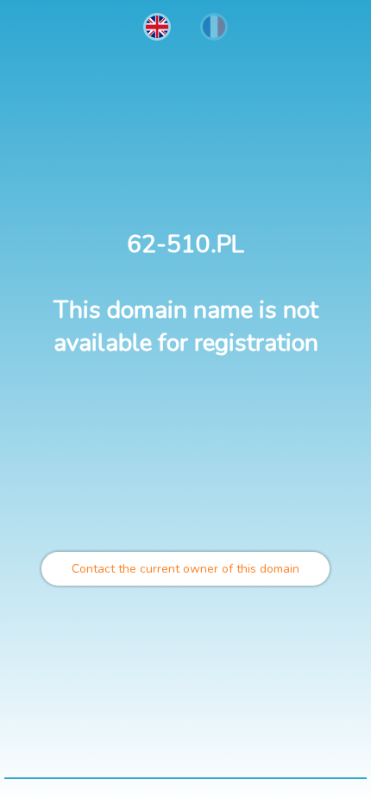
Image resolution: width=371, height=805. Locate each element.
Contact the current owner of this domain (185, 569)
